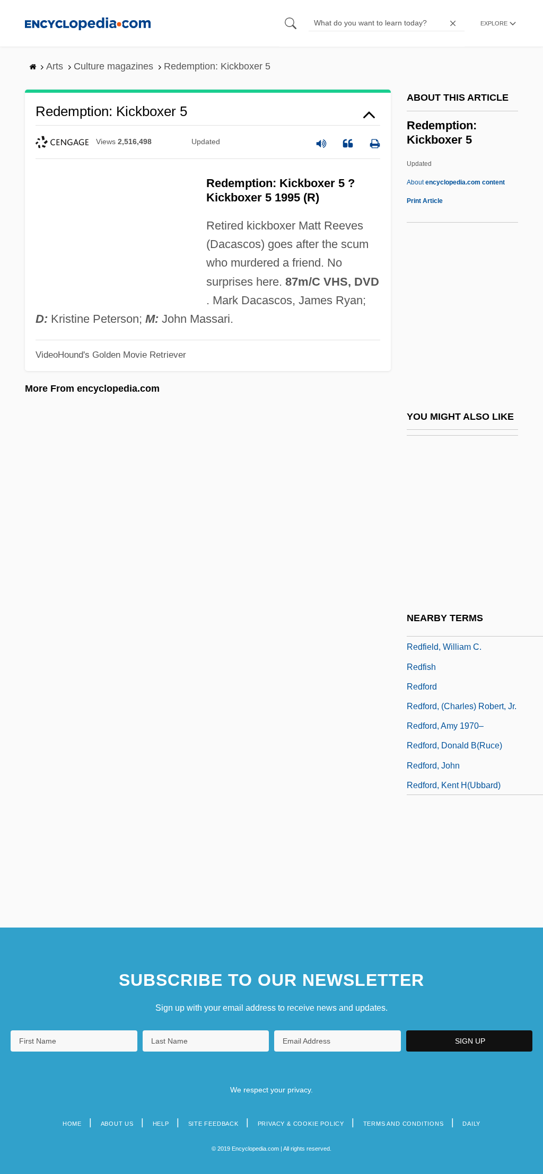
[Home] (88, 23)
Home (72, 1123)
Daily (471, 1123)
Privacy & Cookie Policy (301, 1123)
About (456, 182)
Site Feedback (213, 1123)
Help (161, 1123)
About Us (117, 1123)
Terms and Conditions (403, 1123)
